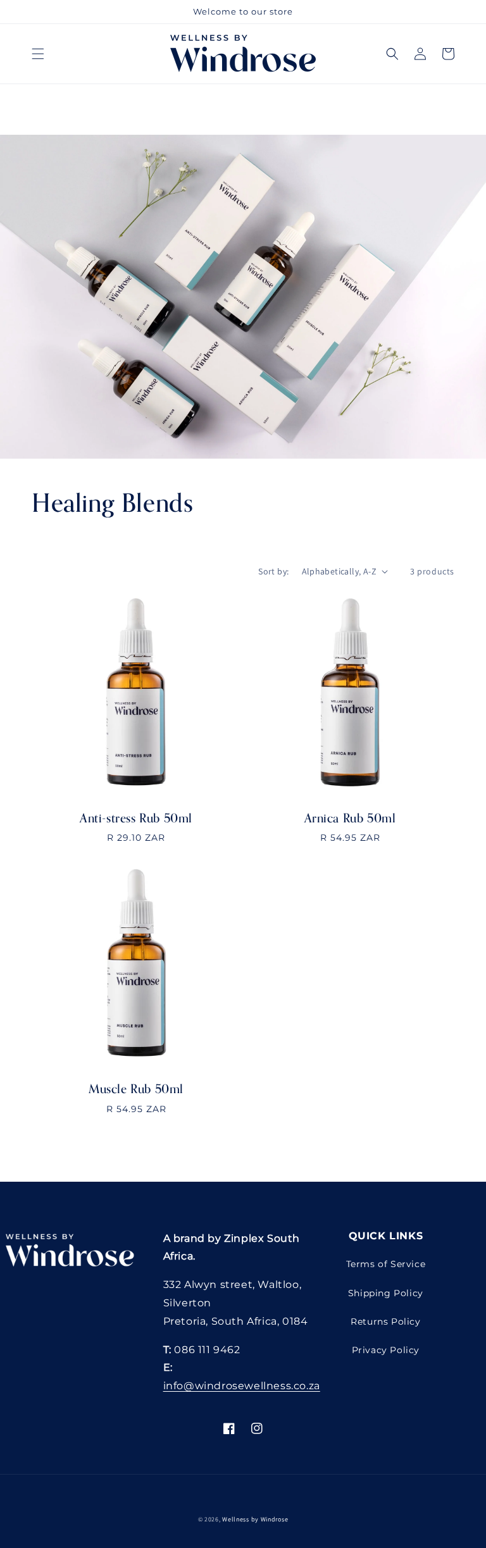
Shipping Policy (385, 1293)
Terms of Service (386, 1264)
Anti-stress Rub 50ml (136, 819)
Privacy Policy (386, 1350)
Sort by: (273, 571)
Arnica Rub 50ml (350, 819)
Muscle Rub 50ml (136, 1090)
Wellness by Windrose (255, 1519)
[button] (38, 54)
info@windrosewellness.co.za (241, 1386)
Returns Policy (385, 1321)
